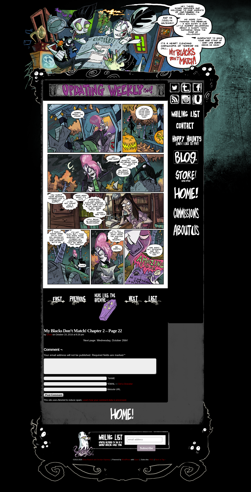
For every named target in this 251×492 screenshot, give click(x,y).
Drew (49, 334)
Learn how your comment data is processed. (105, 400)
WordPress (126, 460)
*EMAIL (120, 384)
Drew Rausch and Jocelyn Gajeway (96, 460)
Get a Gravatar (125, 384)
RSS (151, 460)
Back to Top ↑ (160, 460)
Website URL (114, 389)
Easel (137, 460)
